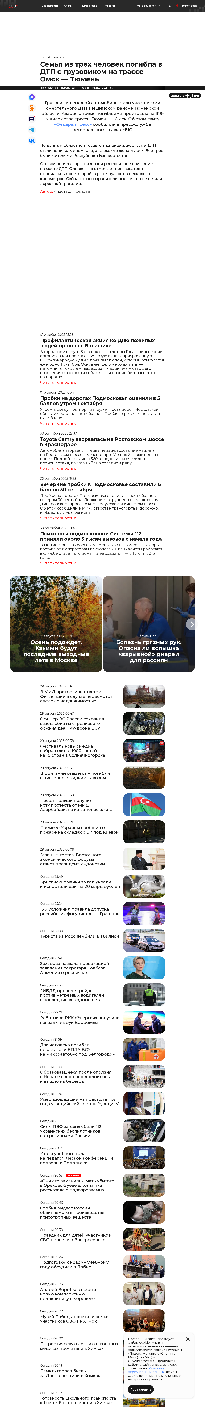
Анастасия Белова (72, 191)
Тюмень (65, 87)
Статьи (68, 5)
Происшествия (50, 87)
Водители (108, 87)
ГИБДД (95, 87)
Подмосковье (88, 5)
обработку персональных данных (146, 1370)
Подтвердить (141, 1389)
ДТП (74, 87)
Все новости (50, 5)
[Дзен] (185, 95)
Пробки (84, 87)
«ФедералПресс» (73, 124)
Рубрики (109, 5)
